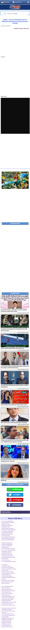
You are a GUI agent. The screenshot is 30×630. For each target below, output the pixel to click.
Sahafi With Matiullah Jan (7, 552)
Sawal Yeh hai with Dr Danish (7, 599)
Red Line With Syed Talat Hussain (8, 548)
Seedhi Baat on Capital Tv (7, 609)
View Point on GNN (5, 535)
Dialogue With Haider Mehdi (7, 532)
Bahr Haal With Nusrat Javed (7, 613)
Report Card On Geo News (7, 593)
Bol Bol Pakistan (5, 558)
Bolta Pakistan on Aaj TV (6, 623)
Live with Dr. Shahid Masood (7, 521)
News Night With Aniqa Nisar (7, 586)
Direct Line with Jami (6, 587)
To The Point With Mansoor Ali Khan (9, 561)
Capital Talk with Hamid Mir (7, 534)
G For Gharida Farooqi (6, 592)
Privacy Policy (6, 2)
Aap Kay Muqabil (5, 616)
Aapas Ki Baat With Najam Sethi (8, 596)
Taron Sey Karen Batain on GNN (8, 615)
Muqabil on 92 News (6, 524)
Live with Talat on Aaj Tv (6, 625)
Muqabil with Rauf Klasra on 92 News (8, 618)
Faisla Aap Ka (4, 564)
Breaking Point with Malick (7, 619)
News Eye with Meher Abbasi (7, 571)
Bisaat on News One (24, 28)
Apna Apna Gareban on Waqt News (9, 608)
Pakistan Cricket (5, 570)
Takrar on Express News (7, 603)
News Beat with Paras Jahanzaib (8, 573)
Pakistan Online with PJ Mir (7, 626)
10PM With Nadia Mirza (6, 600)
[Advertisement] (15, 44)
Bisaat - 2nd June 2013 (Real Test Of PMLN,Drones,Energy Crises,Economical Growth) (15, 21)
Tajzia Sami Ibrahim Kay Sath (7, 555)
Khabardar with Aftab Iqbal (7, 542)
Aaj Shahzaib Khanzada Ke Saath (8, 557)
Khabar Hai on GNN (6, 526)
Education (4, 579)
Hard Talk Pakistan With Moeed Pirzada (8, 538)
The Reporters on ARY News (7, 531)
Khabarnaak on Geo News (7, 554)
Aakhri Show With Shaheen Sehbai (8, 577)
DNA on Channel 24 (6, 583)
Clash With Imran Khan (6, 566)
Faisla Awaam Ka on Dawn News (8, 605)
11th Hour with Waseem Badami (8, 580)
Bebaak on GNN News (6, 622)
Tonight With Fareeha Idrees (7, 576)
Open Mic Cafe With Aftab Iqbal (8, 539)
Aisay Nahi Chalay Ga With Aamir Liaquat (8, 590)
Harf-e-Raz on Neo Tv (6, 560)
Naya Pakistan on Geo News (7, 581)
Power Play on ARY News (7, 545)
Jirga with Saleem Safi (6, 574)
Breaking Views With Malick (7, 525)
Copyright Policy (18, 2)
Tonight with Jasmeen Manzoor (8, 597)
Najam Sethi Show (5, 547)
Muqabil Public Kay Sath (6, 621)
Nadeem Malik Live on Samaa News (9, 602)
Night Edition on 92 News (7, 551)
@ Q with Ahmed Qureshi (7, 589)
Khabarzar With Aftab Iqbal (7, 544)
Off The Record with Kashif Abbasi (8, 529)
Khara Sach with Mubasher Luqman (9, 568)
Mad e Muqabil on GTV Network (8, 522)
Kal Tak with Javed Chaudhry (7, 567)
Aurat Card (4, 612)
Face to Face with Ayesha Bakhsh (8, 550)
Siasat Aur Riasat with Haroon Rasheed (8, 528)
